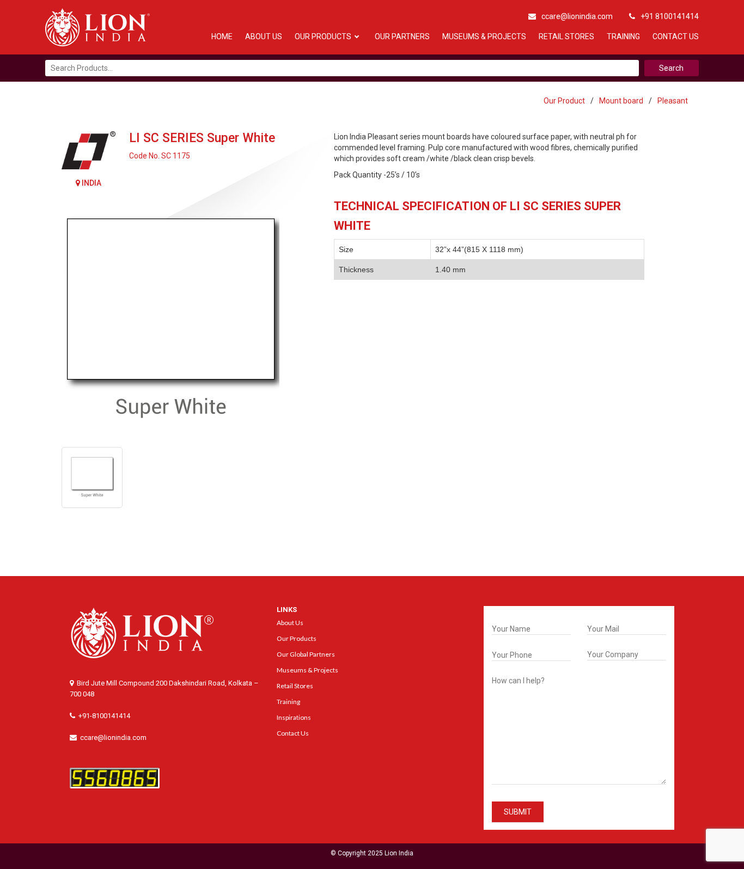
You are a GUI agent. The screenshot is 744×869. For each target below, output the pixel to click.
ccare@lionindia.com (577, 16)
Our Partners (402, 36)
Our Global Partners (306, 654)
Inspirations (294, 717)
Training (623, 36)
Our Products (323, 36)
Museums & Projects (484, 36)
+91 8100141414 (670, 16)
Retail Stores (566, 36)
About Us (263, 36)
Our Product (564, 100)
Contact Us (675, 36)
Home (222, 36)
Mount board (621, 100)
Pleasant (672, 100)
